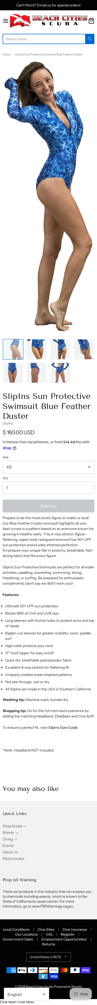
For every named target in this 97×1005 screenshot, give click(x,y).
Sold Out (48, 506)
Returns (48, 944)
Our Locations (26, 934)
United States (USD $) (45, 957)
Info (49, 934)
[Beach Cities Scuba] (48, 21)
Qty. (6, 478)
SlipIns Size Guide (62, 727)
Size (6, 457)
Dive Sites (46, 929)
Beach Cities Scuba (39, 986)
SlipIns (8, 423)
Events (8, 845)
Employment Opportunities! (64, 939)
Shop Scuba (12, 826)
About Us (10, 852)
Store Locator (14, 858)
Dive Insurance (75, 929)
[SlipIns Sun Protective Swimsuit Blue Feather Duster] (13, 349)
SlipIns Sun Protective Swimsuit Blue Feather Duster (48, 54)
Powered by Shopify (68, 986)
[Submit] (89, 39)
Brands (8, 832)
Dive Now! (8, 1002)
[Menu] (6, 21)
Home (6, 54)
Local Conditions (16, 929)
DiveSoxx (63, 716)
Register (67, 934)
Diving (8, 839)
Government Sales (18, 939)
